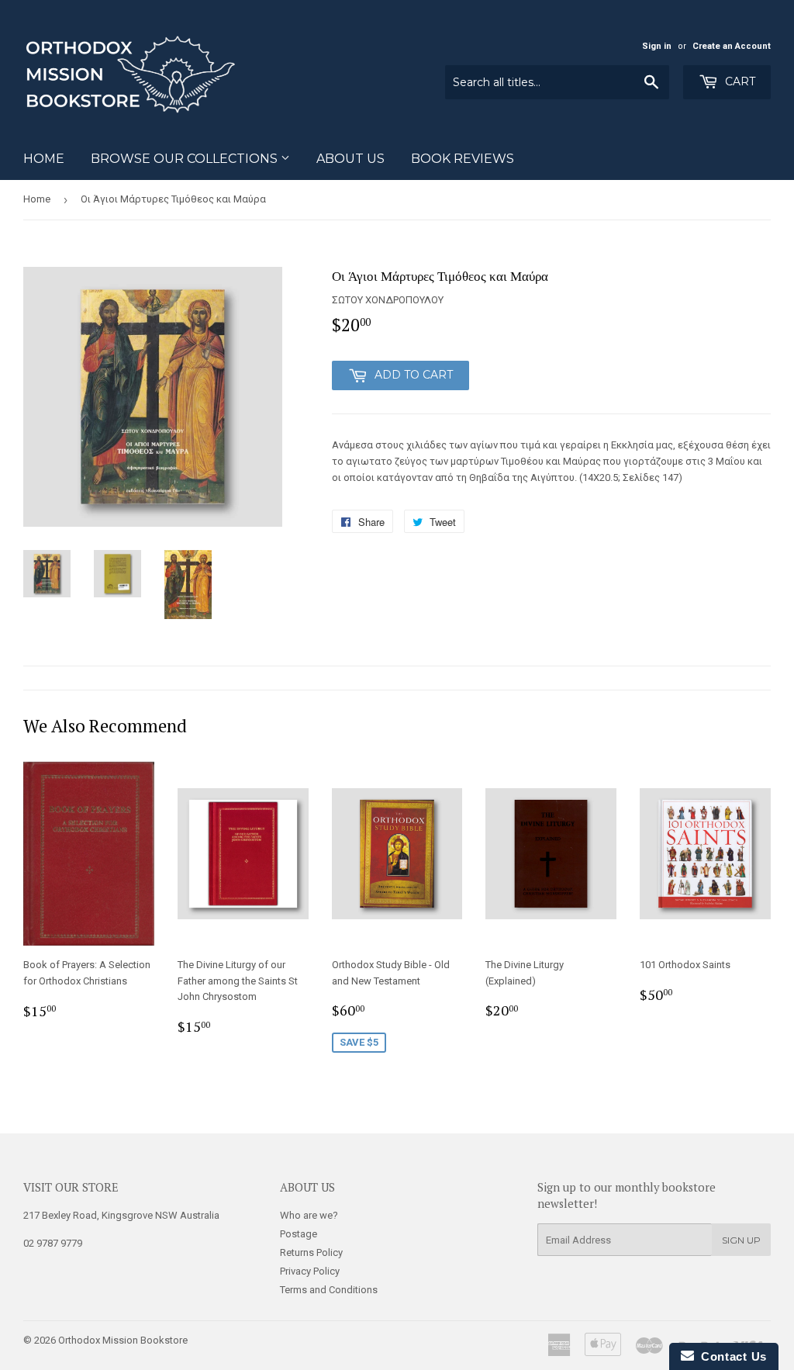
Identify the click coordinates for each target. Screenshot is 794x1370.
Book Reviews (462, 158)
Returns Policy (311, 1252)
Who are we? (309, 1215)
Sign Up (741, 1240)
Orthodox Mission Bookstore (123, 1340)
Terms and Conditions (329, 1290)
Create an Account (731, 46)
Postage (298, 1234)
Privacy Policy (310, 1271)
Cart (738, 81)
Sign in (656, 46)
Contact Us (730, 1356)
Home (43, 158)
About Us (350, 158)
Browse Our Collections (186, 158)
